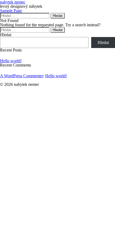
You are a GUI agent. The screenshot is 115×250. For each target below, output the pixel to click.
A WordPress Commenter (21, 75)
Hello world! (11, 60)
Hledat (5, 34)
